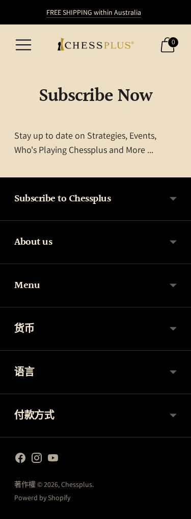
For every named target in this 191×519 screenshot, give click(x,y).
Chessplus (76, 484)
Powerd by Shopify (42, 497)
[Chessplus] (96, 45)
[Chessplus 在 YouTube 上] (53, 460)
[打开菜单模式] (23, 45)
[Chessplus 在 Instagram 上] (37, 460)
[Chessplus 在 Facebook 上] (20, 460)
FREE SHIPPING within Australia (93, 12)
